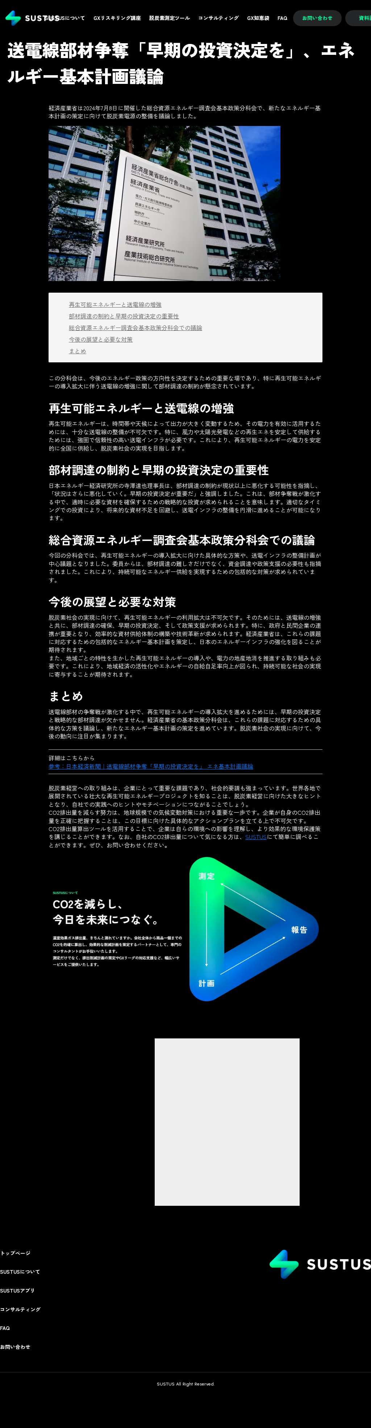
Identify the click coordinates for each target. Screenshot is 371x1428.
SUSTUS (256, 836)
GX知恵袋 (258, 18)
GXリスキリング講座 (117, 18)
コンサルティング (20, 1309)
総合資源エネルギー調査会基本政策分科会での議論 (135, 327)
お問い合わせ (15, 1346)
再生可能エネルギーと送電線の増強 (115, 304)
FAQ (5, 1328)
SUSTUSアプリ (17, 1290)
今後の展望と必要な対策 (101, 339)
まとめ (77, 350)
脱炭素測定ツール (169, 18)
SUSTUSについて (20, 1271)
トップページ (15, 1253)
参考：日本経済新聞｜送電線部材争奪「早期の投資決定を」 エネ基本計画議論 (151, 766)
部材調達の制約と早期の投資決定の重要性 (124, 316)
